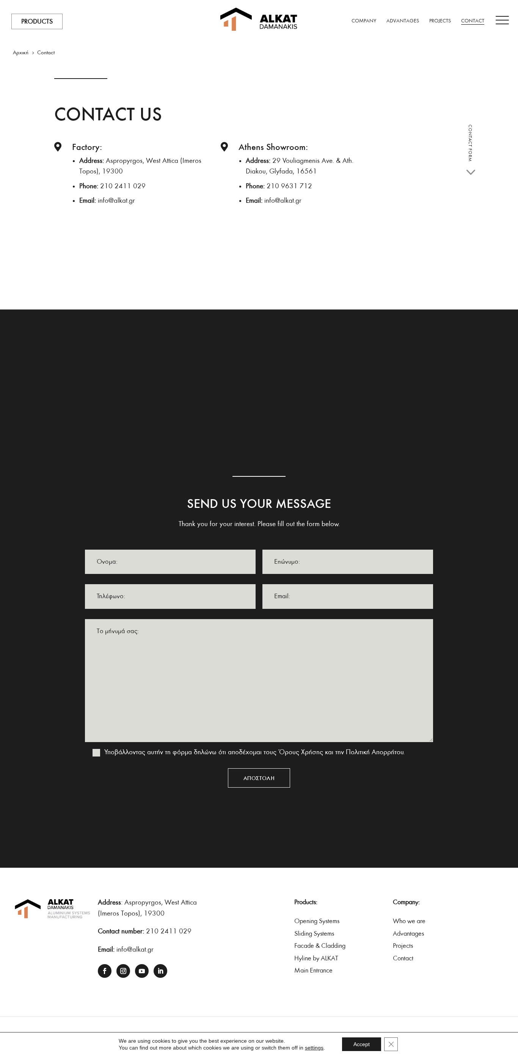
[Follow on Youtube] (142, 971)
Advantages (408, 934)
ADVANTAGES (402, 21)
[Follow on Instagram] (123, 971)
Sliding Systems (314, 934)
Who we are (409, 921)
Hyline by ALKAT (316, 958)
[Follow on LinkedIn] (160, 971)
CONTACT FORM (470, 143)
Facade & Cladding (319, 946)
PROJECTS (440, 21)
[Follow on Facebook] (104, 971)
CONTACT (472, 21)
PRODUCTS (37, 21)
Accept (361, 1044)
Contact (403, 958)
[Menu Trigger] (502, 20)
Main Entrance (313, 970)
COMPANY (364, 21)
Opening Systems (316, 921)
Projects (403, 946)
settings (314, 1048)
